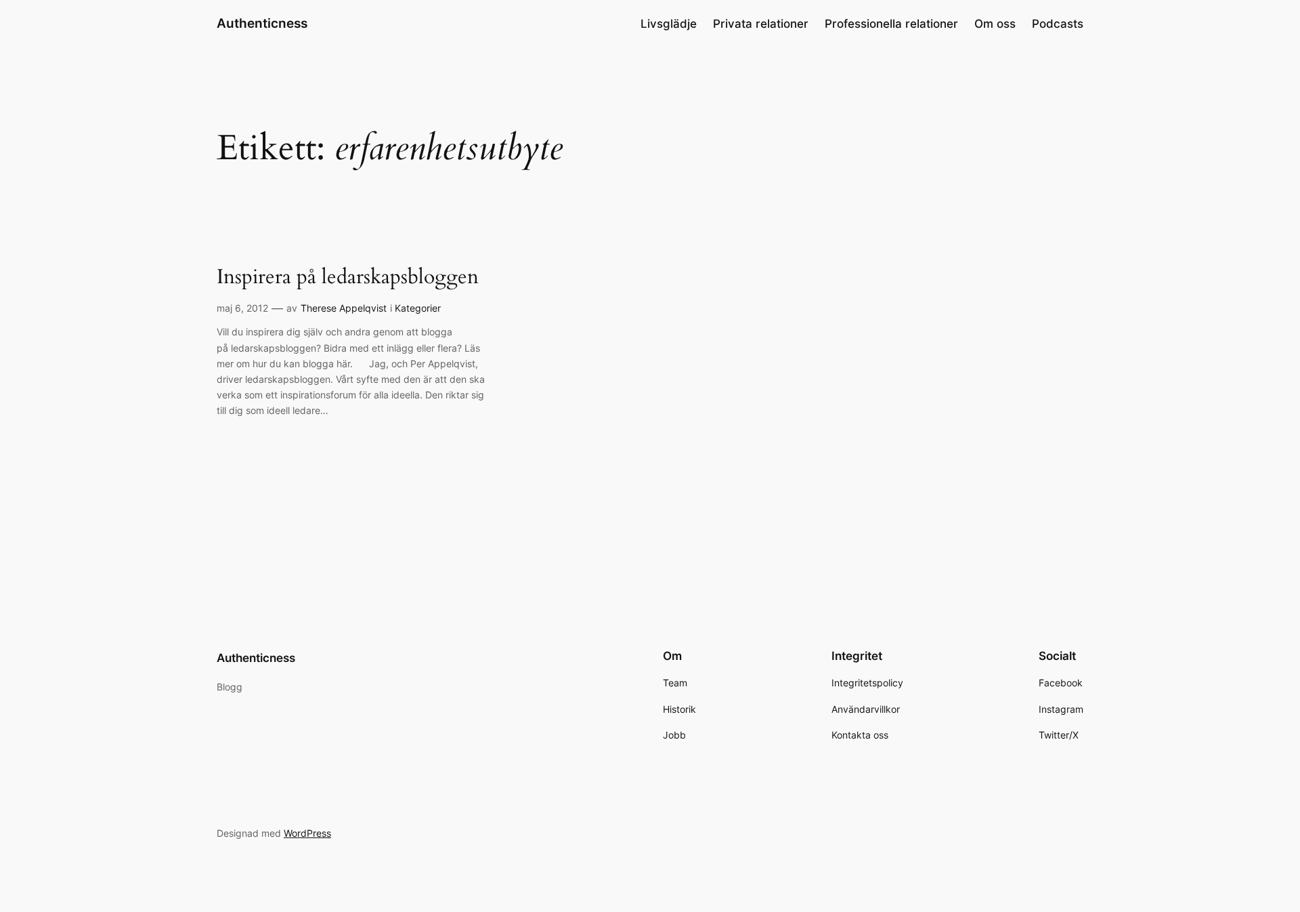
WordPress (307, 833)
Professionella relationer (891, 23)
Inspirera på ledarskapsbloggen (348, 278)
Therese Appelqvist (344, 308)
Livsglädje (669, 23)
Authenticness (262, 23)
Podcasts (1057, 23)
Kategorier (418, 308)
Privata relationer (760, 23)
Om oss (995, 23)
